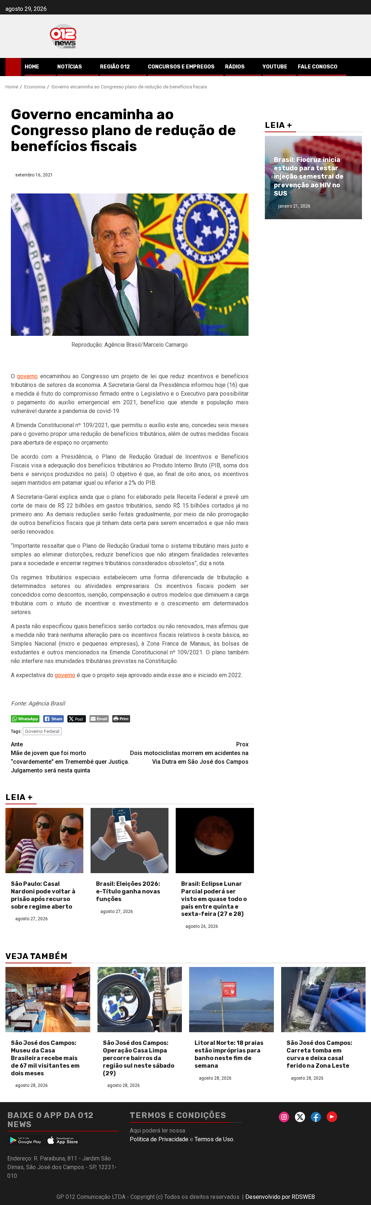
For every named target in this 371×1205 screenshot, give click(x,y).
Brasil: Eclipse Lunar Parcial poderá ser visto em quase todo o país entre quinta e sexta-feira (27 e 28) (214, 898)
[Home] (13, 67)
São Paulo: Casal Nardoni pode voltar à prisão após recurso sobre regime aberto (43, 895)
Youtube (275, 67)
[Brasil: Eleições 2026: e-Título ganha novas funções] (129, 840)
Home (32, 67)
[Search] (360, 67)
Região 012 (115, 67)
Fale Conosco (317, 67)
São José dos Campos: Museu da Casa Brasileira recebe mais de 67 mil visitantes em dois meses (45, 1057)
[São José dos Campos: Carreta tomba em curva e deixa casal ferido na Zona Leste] (323, 999)
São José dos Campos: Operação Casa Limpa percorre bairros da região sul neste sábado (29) (138, 1057)
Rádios (235, 67)
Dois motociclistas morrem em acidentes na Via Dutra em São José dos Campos (189, 753)
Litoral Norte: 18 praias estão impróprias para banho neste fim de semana (229, 1054)
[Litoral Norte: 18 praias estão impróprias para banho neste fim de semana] (231, 999)
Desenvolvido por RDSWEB (280, 1196)
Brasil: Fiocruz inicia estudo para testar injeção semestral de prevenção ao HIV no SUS (308, 177)
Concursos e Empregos (181, 67)
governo (27, 376)
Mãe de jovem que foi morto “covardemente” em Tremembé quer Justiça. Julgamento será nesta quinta (70, 757)
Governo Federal (42, 731)
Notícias (69, 67)
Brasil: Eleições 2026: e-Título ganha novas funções (128, 891)
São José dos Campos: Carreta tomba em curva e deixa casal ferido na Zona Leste (319, 1054)
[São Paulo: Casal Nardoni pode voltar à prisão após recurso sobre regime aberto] (44, 840)
